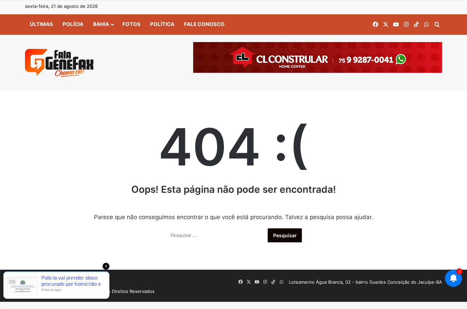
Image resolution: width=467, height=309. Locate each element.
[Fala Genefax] (59, 63)
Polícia (73, 24)
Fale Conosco (204, 24)
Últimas (41, 24)
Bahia (101, 24)
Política (162, 24)
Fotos (131, 24)
